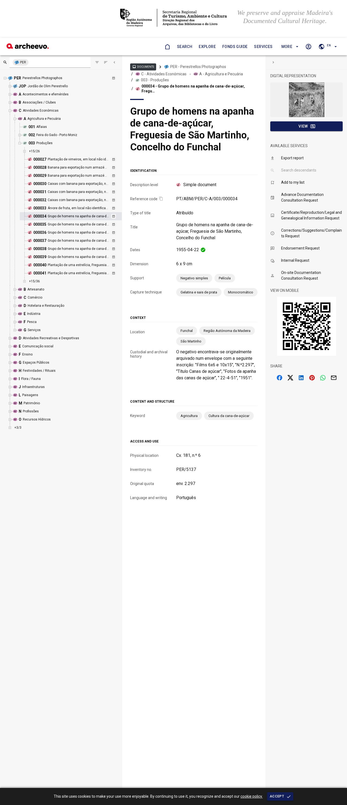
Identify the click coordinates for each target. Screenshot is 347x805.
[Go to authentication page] (308, 46)
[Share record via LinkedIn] (301, 377)
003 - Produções (155, 80)
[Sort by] (97, 62)
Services (263, 46)
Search (184, 46)
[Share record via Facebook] (279, 377)
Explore (207, 46)
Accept (277, 796)
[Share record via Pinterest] (312, 377)
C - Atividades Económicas (164, 74)
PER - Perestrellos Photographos (198, 66)
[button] (289, 47)
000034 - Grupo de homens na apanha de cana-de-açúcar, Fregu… (193, 88)
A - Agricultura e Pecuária (221, 74)
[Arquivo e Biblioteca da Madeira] (28, 47)
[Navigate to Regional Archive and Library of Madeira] (173, 18)
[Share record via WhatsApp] (322, 377)
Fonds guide (235, 46)
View (303, 126)
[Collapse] (114, 62)
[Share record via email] (333, 377)
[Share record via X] (290, 377)
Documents (143, 67)
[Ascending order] (105, 62)
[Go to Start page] (167, 46)
